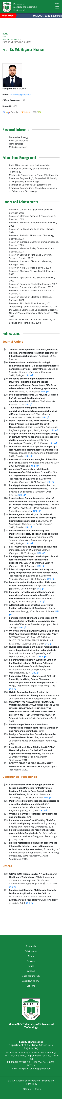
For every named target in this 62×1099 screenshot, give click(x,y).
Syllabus (31, 970)
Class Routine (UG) (31, 975)
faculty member (10, 39)
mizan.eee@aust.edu (20, 94)
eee (4, 36)
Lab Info (31, 985)
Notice (31, 965)
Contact (27, 1089)
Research (31, 946)
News (31, 955)
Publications (31, 950)
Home (5, 34)
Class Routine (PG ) (30, 980)
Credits (38, 1089)
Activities (31, 960)
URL (28, 375)
